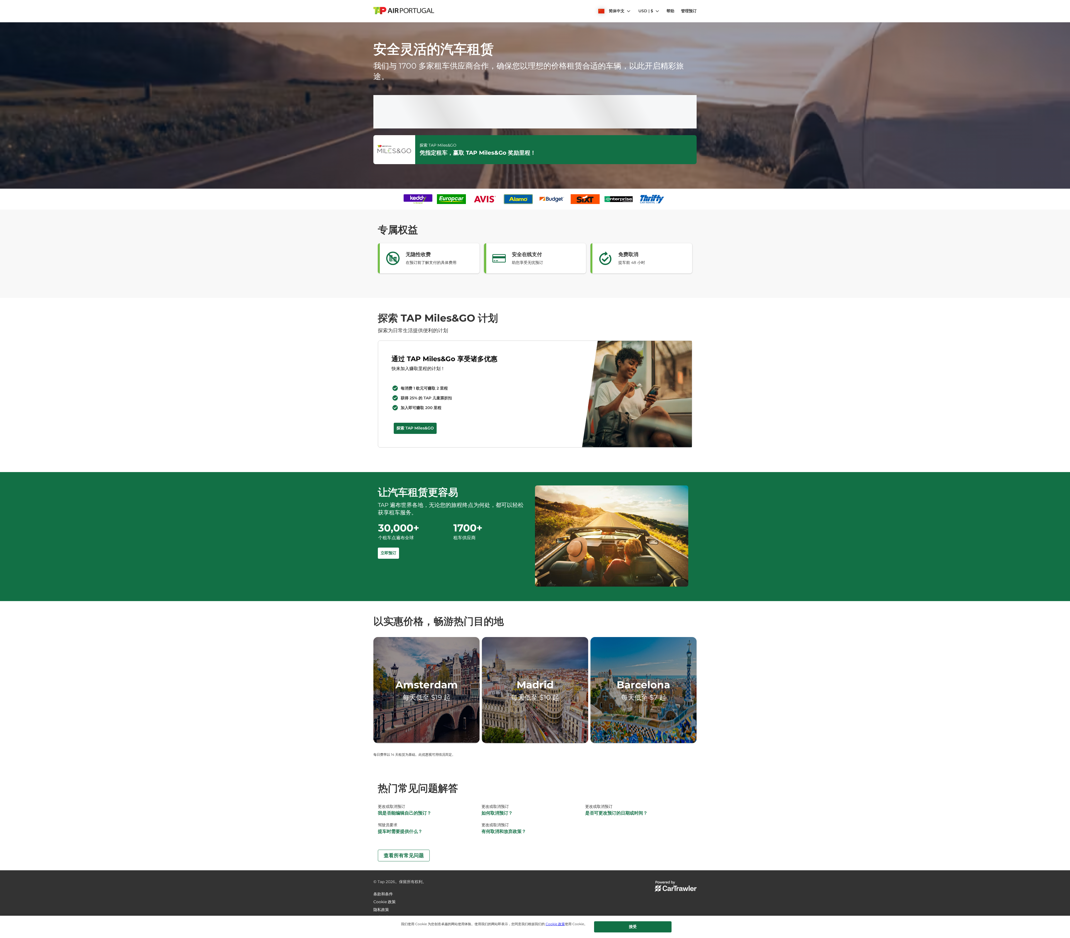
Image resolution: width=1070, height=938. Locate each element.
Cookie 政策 (555, 924)
